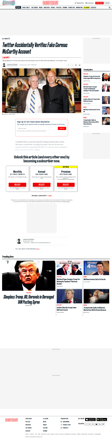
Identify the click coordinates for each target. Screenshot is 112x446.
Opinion (65, 7)
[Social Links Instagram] (93, 425)
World (45, 425)
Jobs (39, 434)
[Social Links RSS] (100, 425)
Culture (45, 428)
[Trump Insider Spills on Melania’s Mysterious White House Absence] (106, 124)
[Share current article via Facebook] (68, 65)
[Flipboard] (103, 425)
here (38, 249)
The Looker (34, 7)
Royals (53, 7)
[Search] (110, 7)
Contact (31, 434)
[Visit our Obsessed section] (14, 3)
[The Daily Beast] (50, 3)
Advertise (44, 434)
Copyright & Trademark (94, 434)
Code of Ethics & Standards (62, 434)
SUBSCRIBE (99, 3)
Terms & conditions (82, 434)
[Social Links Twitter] (89, 425)
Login (50, 195)
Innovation (79, 7)
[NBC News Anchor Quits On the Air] (106, 114)
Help (48, 434)
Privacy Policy (66, 201)
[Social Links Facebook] (86, 425)
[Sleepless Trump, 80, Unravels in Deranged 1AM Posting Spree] (106, 80)
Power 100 (71, 7)
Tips (36, 434)
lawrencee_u (27, 242)
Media (40, 7)
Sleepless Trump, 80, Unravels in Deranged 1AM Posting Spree (29, 299)
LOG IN (107, 3)
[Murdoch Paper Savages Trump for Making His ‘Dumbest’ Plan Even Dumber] (106, 91)
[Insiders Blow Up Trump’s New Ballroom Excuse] (106, 103)
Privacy (52, 434)
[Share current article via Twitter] (72, 65)
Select (17, 185)
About (27, 434)
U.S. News (87, 7)
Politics (58, 7)
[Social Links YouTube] (96, 425)
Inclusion (73, 434)
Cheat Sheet (26, 7)
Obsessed (47, 7)
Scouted (93, 7)
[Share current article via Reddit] (79, 65)
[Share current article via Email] (75, 65)
